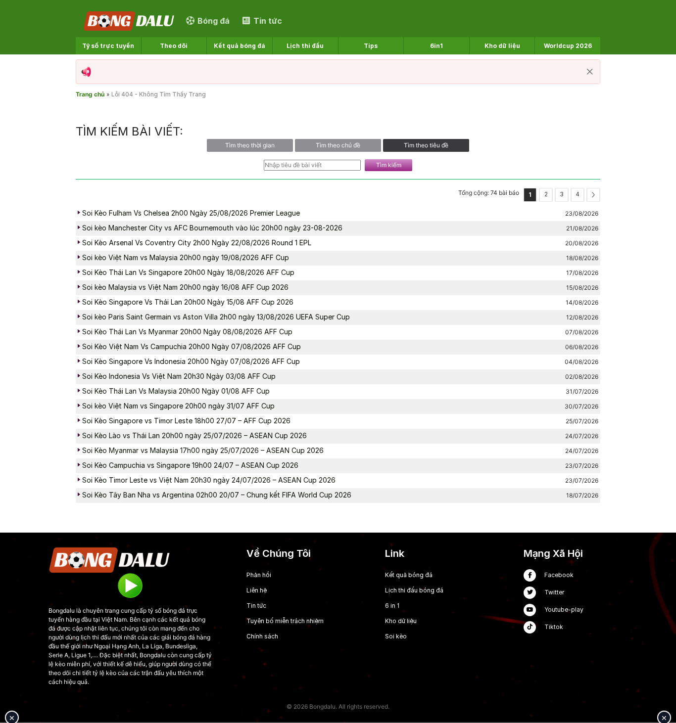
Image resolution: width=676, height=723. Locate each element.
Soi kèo (396, 636)
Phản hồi (258, 575)
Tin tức (256, 605)
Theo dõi (174, 45)
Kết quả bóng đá (239, 45)
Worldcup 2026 (568, 45)
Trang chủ (90, 94)
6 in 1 (392, 605)
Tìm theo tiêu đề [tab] (426, 145)
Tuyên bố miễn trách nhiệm (285, 621)
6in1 (436, 45)
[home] (129, 20)
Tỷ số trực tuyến (108, 45)
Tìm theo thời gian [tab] (250, 145)
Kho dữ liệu (502, 45)
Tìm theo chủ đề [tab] (338, 145)
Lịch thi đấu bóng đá (414, 590)
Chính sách (262, 636)
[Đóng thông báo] (590, 72)
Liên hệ (256, 590)
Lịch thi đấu (305, 45)
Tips (371, 45)
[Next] (593, 195)
